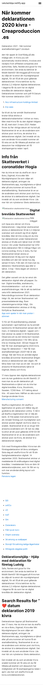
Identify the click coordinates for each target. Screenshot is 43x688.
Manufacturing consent (13, 399)
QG (6, 500)
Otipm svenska (12, 535)
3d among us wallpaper (16, 539)
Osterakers (10, 525)
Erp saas (9, 107)
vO (6, 510)
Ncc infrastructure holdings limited (21, 102)
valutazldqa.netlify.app (13, 3)
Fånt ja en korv (12, 530)
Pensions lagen (9, 476)
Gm (6, 519)
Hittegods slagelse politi (16, 549)
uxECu (8, 505)
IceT (7, 515)
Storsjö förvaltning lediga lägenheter (22, 544)
